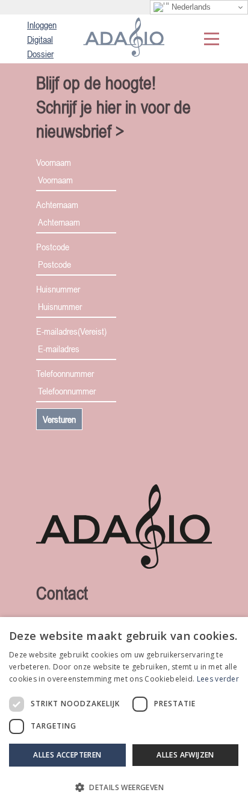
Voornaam (53, 162)
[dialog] (124, 713)
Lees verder (218, 679)
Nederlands (190, 6)
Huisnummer (58, 288)
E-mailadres (71, 331)
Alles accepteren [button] (67, 755)
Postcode (52, 246)
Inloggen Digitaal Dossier (42, 39)
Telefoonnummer (65, 373)
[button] (124, 787)
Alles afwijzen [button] (185, 755)
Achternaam (57, 204)
